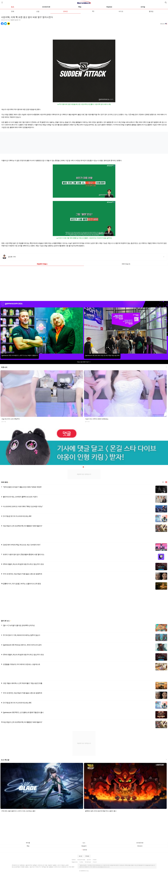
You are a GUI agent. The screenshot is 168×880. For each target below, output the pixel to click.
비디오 (121, 11)
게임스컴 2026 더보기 (83, 362)
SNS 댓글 (126, 264)
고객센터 (95, 859)
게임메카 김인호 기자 (15, 20)
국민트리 (139, 846)
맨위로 (85, 850)
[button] (83, 467)
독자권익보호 (88, 862)
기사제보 (81, 862)
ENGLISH (162, 23)
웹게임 (151, 11)
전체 (12, 11)
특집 (79, 7)
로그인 (80, 856)
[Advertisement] (84, 31)
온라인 (65, 11)
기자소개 (95, 862)
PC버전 (87, 856)
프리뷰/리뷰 (46, 7)
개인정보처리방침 (81, 859)
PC (93, 11)
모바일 (143, 7)
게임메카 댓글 (42, 264)
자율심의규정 (74, 862)
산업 (37, 11)
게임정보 (109, 7)
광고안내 (89, 859)
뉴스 (12, 7)
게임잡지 (84, 846)
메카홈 (28, 843)
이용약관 (74, 859)
